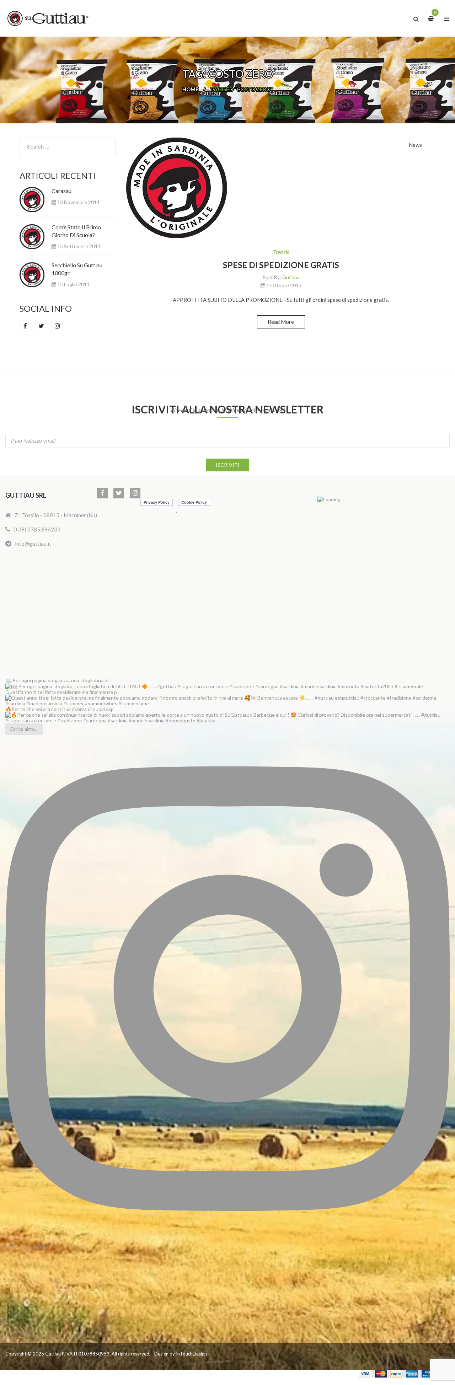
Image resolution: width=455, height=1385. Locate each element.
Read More (281, 322)
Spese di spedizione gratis (281, 265)
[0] (431, 18)
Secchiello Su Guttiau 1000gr (77, 269)
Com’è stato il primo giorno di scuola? (76, 231)
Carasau (61, 190)
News (415, 144)
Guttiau (53, 1354)
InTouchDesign (191, 1354)
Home (190, 89)
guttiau (291, 277)
